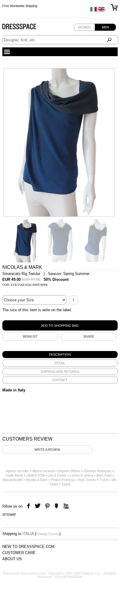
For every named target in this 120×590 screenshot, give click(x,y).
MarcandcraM (12, 479)
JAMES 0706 (35, 475)
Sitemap (9, 514)
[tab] (60, 354)
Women (84, 27)
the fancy (56, 506)
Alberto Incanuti (43, 471)
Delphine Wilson (69, 471)
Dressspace (24, 28)
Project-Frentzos (63, 479)
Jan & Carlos (57, 475)
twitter (38, 506)
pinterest (47, 506)
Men (105, 27)
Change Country (47, 534)
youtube (65, 506)
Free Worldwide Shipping (19, 4)
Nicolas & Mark (36, 479)
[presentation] (60, 354)
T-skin (103, 479)
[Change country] (93, 10)
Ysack (65, 484)
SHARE (88, 336)
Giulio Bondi (14, 475)
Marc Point (104, 475)
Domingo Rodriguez (98, 471)
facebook (29, 506)
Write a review (47, 449)
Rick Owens (87, 479)
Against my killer (17, 471)
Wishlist (30, 336)
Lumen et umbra (81, 475)
